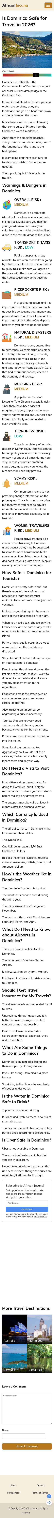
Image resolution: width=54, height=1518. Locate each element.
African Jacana (32, 1508)
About (13, 1485)
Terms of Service (40, 1492)
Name (5, 1430)
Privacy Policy (13, 1492)
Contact (40, 1485)
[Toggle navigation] (48, 5)
